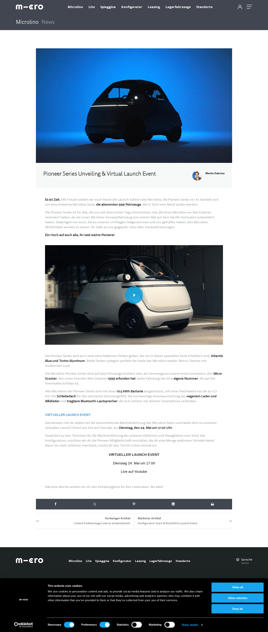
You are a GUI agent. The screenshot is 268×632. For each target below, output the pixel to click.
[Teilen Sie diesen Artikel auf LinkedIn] (173, 504)
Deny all (237, 608)
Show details (190, 624)
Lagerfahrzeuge (160, 561)
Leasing (140, 561)
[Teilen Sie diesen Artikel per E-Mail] (212, 504)
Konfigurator (122, 561)
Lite (89, 561)
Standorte (183, 561)
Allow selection (237, 598)
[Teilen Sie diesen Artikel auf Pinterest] (134, 504)
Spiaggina (102, 561)
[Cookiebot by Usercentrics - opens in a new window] (24, 625)
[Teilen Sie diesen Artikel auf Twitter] (94, 504)
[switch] (105, 625)
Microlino (75, 561)
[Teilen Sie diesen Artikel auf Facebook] (55, 504)
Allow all (237, 587)
